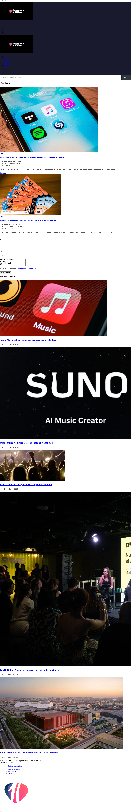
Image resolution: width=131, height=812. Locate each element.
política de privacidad (26, 269)
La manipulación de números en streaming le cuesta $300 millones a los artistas (33, 157)
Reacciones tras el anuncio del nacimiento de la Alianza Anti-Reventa (29, 220)
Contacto (11, 773)
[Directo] (12, 261)
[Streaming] (12, 265)
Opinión (6, 64)
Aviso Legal (12, 771)
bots (1, 153)
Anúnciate (7, 65)
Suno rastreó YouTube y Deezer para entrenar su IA (27, 442)
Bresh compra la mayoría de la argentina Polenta (26, 484)
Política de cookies (14, 770)
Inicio (6, 56)
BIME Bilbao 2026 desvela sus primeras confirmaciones (29, 670)
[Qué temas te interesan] (12, 260)
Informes (7, 60)
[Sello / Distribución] (12, 263)
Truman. (16, 762)
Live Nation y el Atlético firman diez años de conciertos (29, 752)
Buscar (2, 74)
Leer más (3, 173)
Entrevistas (7, 62)
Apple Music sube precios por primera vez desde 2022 (28, 340)
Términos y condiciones (16, 768)
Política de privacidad (15, 766)
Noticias (6, 58)
